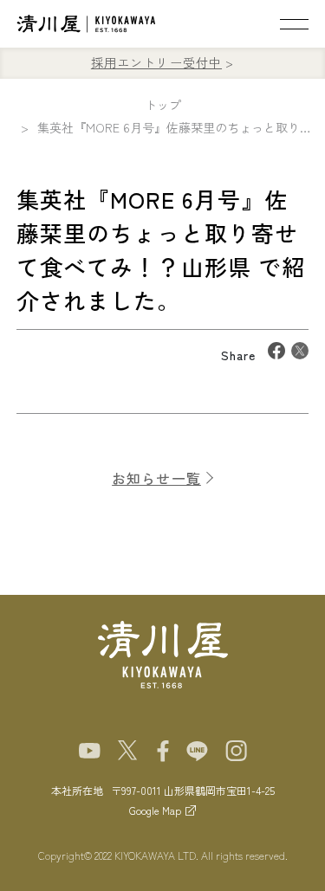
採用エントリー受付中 (156, 62)
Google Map (155, 810)
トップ (163, 104)
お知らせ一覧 (156, 478)
